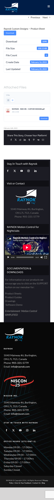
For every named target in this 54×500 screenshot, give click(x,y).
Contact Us (37, 483)
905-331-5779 (20, 362)
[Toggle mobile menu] (49, 6)
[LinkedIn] (35, 171)
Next (45, 17)
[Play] (8, 257)
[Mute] (41, 257)
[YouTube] (21, 171)
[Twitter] (14, 171)
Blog (43, 483)
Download (10, 33)
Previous (35, 17)
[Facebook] (8, 171)
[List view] (13, 100)
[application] (27, 247)
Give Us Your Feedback (23, 483)
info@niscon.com (20, 413)
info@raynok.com (20, 366)
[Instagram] (28, 171)
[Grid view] (8, 100)
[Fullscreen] (45, 257)
